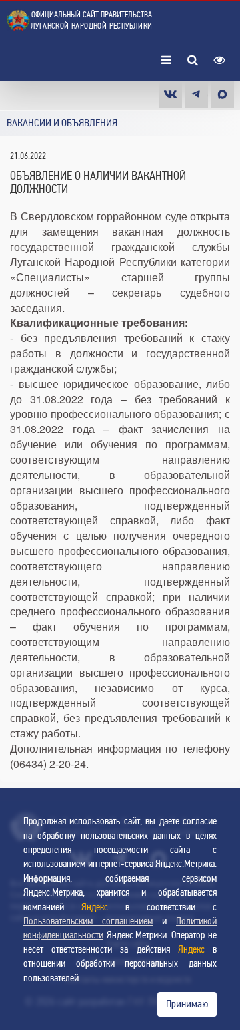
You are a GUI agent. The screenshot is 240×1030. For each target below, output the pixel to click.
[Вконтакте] (170, 94)
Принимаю (187, 1004)
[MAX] (222, 94)
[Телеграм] (196, 94)
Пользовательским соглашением (88, 921)
